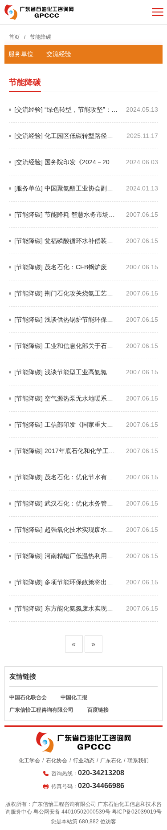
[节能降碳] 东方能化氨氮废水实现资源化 (63, 613)
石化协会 (56, 760)
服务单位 (20, 53)
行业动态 (83, 760)
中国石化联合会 (28, 697)
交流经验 (58, 53)
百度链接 (98, 710)
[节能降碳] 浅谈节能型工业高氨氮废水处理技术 (63, 376)
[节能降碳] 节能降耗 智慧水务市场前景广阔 (64, 219)
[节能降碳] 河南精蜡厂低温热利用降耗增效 (63, 560)
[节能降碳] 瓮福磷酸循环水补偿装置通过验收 (63, 245)
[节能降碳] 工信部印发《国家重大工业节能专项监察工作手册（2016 (63, 429)
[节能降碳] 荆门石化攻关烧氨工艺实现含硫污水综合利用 (63, 298)
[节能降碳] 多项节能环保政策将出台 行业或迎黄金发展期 (63, 587)
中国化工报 (74, 697)
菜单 (157, 12)
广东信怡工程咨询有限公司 (41, 710)
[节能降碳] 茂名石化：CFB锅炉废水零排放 (63, 271)
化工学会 (29, 760)
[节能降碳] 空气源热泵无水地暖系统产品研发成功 (63, 403)
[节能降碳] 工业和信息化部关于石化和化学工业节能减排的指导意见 (63, 350)
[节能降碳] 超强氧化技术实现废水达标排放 (63, 534)
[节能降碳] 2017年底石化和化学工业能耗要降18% (64, 455)
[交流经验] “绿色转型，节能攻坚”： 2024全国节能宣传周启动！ (62, 114)
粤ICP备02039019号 (137, 812)
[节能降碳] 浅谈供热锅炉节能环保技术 (63, 324)
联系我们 (138, 760)
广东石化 (111, 760)
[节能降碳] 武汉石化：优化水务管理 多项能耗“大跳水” (63, 508)
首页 (14, 37)
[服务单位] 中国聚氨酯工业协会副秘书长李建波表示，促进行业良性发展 (64, 193)
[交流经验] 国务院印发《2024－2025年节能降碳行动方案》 (65, 166)
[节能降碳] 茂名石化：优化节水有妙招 (63, 482)
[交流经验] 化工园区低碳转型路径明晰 (63, 140)
